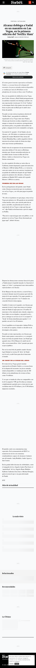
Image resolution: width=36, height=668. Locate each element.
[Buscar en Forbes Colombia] (33, 2)
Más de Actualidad (10, 485)
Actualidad (21, 21)
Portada (13, 21)
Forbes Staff (10, 37)
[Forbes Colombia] (16, 2)
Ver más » (11, 663)
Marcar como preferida (18, 77)
